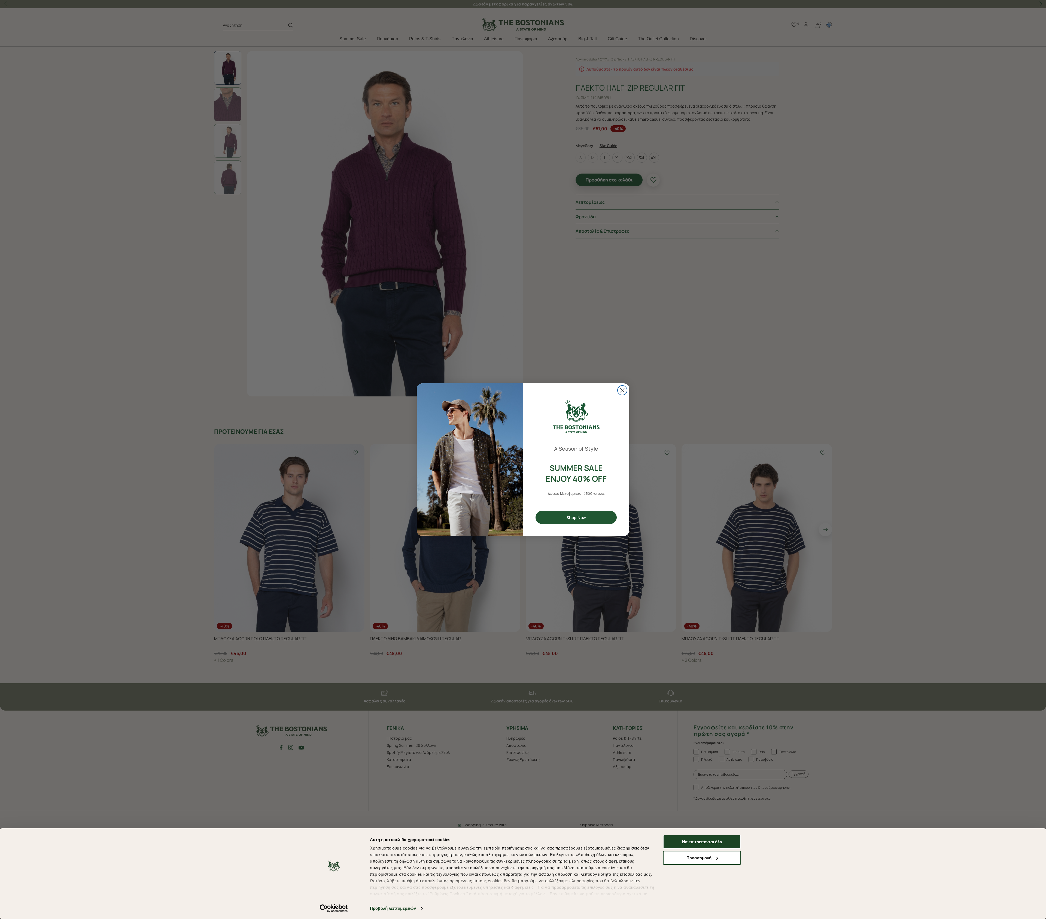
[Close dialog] (622, 390)
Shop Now (576, 517)
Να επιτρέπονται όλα (702, 841)
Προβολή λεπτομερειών (393, 908)
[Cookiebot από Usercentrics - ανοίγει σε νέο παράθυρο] (334, 908)
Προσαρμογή (698, 858)
